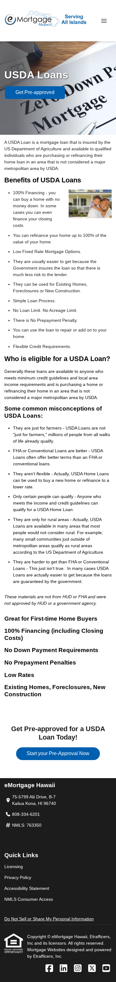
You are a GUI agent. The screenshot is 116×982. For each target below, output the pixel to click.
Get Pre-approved (34, 92)
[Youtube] (106, 968)
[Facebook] (49, 968)
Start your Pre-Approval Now (58, 753)
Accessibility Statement (26, 888)
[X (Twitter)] (92, 968)
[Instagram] (77, 968)
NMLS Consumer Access (28, 899)
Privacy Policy (17, 877)
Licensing (13, 866)
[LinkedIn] (63, 968)
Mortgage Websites (47, 949)
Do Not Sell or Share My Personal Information (49, 918)
